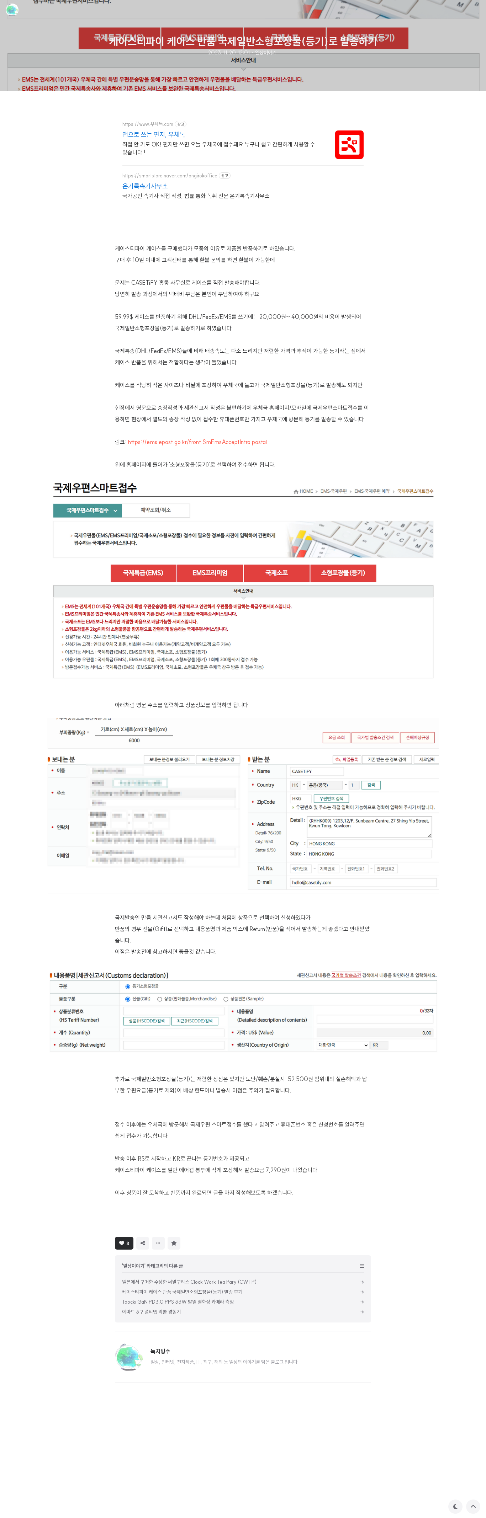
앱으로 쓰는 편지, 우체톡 (153, 134)
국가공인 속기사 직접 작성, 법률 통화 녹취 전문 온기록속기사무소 (196, 195)
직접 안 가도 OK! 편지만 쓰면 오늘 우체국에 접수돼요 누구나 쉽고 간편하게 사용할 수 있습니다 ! (218, 148)
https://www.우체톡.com (147, 124)
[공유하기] (142, 1243)
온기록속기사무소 (145, 186)
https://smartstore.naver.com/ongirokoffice (169, 176)
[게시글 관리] (158, 1243)
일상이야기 (265, 52)
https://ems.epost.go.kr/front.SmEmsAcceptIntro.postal (197, 441)
